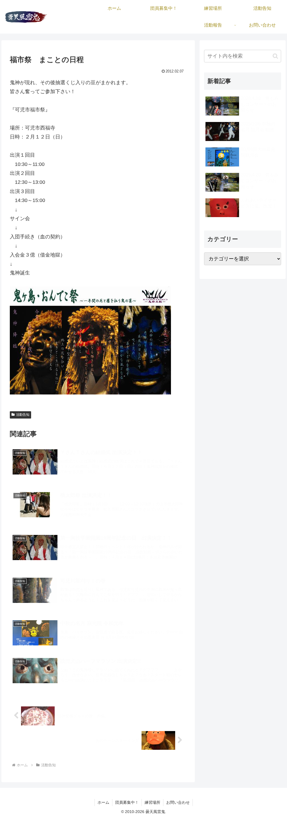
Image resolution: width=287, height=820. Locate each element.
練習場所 (152, 802)
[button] (275, 56)
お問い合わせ (178, 802)
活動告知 (22, 415)
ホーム (103, 802)
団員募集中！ (127, 802)
